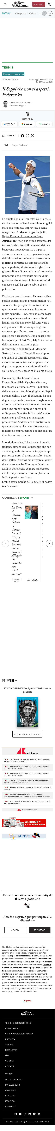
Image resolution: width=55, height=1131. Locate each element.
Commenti (11, 136)
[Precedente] (5, 543)
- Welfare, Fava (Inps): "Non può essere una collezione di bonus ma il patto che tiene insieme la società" (27, 795)
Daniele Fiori (17, 580)
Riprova (27, 1000)
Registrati (39, 930)
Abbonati (38, 4)
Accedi (15, 930)
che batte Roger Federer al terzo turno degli (24, 236)
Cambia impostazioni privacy (19, 1034)
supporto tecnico (16, 991)
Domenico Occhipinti (21, 103)
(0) (36, 580)
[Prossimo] (49, 543)
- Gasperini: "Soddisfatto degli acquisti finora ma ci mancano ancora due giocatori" (26, 781)
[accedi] (50, 4)
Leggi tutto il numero (27, 734)
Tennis (7, 67)
